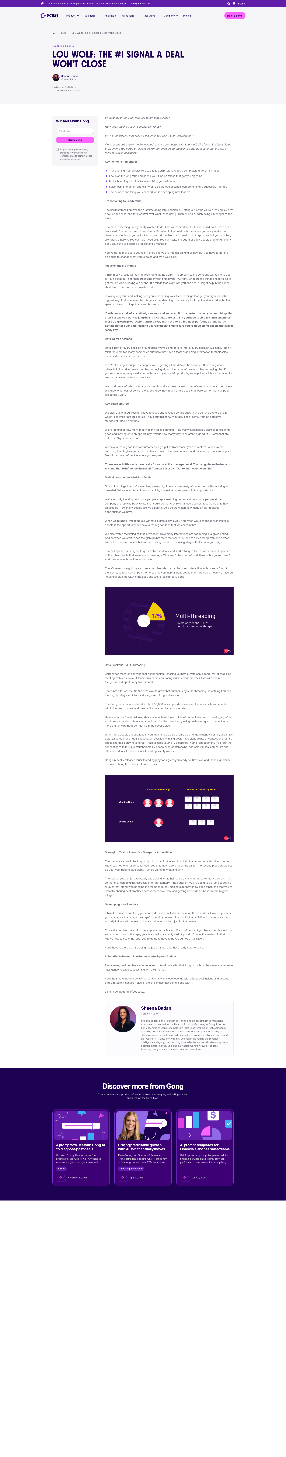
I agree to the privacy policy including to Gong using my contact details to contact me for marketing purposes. (76, 154)
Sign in (241, 3)
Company (169, 15)
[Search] (228, 3)
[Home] (53, 32)
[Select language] (234, 3)
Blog (63, 32)
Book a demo (75, 140)
